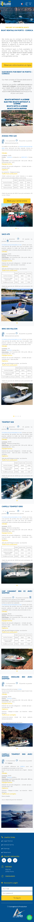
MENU (30, 2)
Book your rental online (17, 201)
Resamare (7, 852)
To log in (17, 898)
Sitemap (6, 848)
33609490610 (10, 876)
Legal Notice (8, 841)
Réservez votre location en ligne (17, 65)
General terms (8, 845)
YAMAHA (9, 157)
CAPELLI (22, 766)
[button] (2, 19)
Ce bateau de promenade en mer (12, 244)
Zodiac (20, 689)
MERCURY (24, 157)
